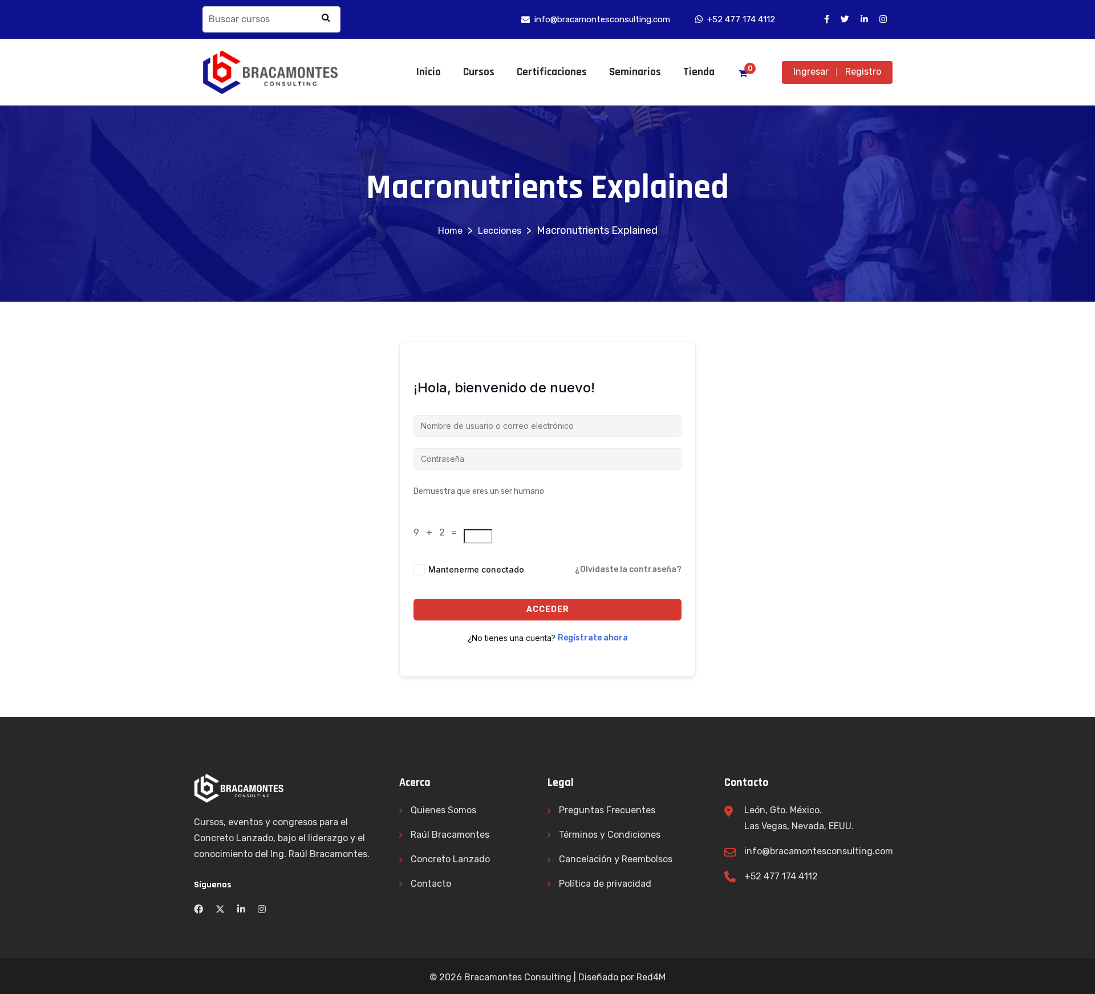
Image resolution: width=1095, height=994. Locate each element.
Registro (863, 71)
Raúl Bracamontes (450, 834)
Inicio (428, 72)
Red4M (651, 977)
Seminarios (635, 72)
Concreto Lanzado (450, 859)
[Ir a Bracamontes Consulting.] (450, 230)
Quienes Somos (443, 810)
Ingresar (811, 71)
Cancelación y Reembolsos (615, 859)
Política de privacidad (605, 883)
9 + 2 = (437, 532)
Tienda (699, 72)
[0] (743, 74)
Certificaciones (552, 72)
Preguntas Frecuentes (607, 810)
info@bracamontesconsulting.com (818, 851)
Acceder (547, 609)
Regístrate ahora (593, 638)
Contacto (431, 883)
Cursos (478, 72)
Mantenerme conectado (476, 569)
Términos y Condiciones (609, 834)
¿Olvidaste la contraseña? (628, 569)
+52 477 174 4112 (781, 876)
